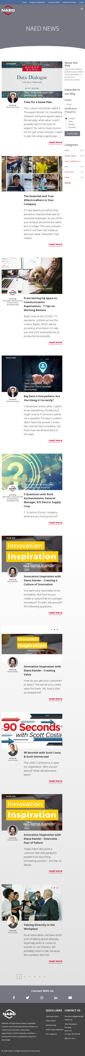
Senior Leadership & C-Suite (42, 92)
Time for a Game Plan (38, 102)
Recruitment (30, 918)
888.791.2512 (70, 1038)
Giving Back (29, 186)
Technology (29, 282)
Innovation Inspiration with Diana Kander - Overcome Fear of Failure (42, 838)
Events (67, 177)
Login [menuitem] (81, 2)
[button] (82, 8)
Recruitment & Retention (46, 186)
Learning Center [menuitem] (54, 2)
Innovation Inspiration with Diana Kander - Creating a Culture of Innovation (42, 580)
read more (55, 142)
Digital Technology (32, 291)
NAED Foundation (43, 487)
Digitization (29, 288)
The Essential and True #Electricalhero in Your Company (39, 200)
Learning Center (52, 1016)
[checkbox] (74, 123)
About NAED (51, 1021)
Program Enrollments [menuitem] (37, 2)
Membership (51, 1025)
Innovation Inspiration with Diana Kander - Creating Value (42, 670)
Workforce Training (43, 288)
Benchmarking (30, 95)
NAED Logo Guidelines (54, 1029)
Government (69, 172)
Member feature (70, 156)
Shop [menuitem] (24, 2)
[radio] (75, 118)
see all (68, 183)
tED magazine (51, 1034)
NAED (51, 484)
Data (40, 95)
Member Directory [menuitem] (69, 2)
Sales (27, 92)
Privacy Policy (34, 1051)
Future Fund (29, 487)
